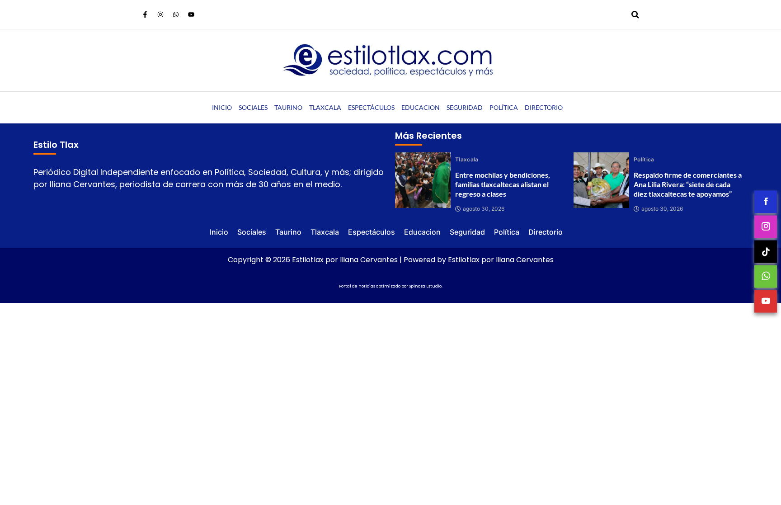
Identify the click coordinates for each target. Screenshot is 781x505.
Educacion (420, 107)
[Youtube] (191, 14)
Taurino (288, 107)
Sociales (253, 107)
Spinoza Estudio (425, 286)
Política (503, 107)
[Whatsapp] (176, 14)
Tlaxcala (325, 107)
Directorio (544, 107)
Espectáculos (371, 107)
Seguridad (465, 107)
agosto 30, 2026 (483, 209)
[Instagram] (160, 14)
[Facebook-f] (145, 14)
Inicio (222, 107)
